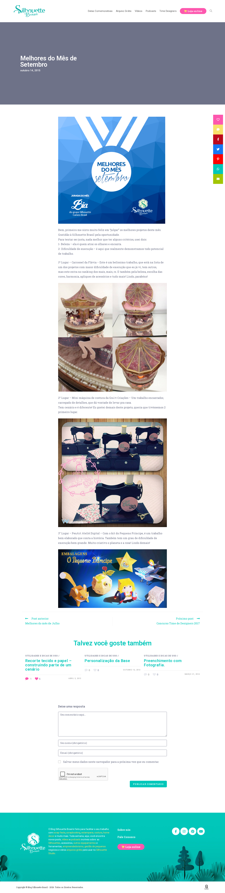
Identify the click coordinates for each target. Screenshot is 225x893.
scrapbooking (73, 832)
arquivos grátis (74, 850)
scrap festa (59, 832)
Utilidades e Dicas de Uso (41, 655)
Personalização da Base (107, 660)
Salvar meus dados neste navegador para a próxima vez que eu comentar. (111, 761)
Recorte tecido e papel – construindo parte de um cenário (48, 665)
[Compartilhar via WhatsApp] (218, 169)
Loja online (132, 847)
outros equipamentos (84, 843)
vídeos (65, 839)
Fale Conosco (126, 837)
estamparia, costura (91, 832)
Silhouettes (54, 843)
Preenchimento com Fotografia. (163, 662)
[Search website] (211, 11)
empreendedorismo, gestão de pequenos (84, 846)
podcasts (76, 839)
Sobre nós (123, 829)
